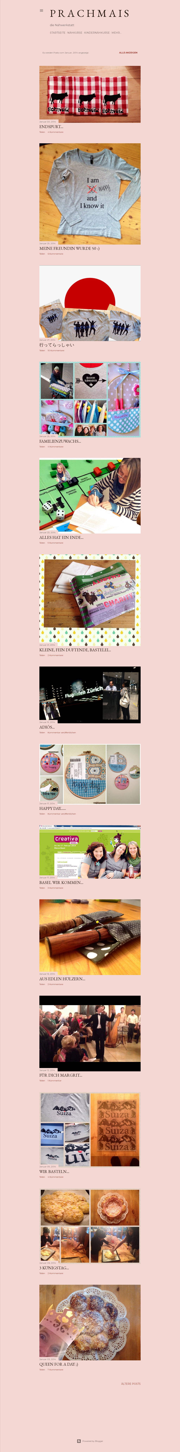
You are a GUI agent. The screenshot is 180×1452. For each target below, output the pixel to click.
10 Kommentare (56, 350)
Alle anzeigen (128, 52)
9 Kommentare (55, 542)
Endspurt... (51, 126)
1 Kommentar (55, 1080)
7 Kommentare (55, 1369)
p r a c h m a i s (89, 13)
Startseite (57, 32)
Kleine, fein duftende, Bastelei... (75, 650)
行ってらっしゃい (56, 345)
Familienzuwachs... (60, 441)
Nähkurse (74, 32)
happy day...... (52, 808)
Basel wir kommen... (61, 882)
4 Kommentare (55, 132)
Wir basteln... (54, 1171)
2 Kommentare (55, 655)
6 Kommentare (55, 253)
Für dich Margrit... (60, 1075)
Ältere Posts (131, 1383)
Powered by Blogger (92, 1441)
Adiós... (47, 727)
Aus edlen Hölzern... (62, 978)
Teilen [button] (42, 132)
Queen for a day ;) (58, 1364)
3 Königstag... (54, 1268)
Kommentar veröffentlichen (62, 732)
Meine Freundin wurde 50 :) (69, 248)
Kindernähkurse (97, 32)
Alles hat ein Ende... (61, 537)
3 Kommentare (55, 888)
